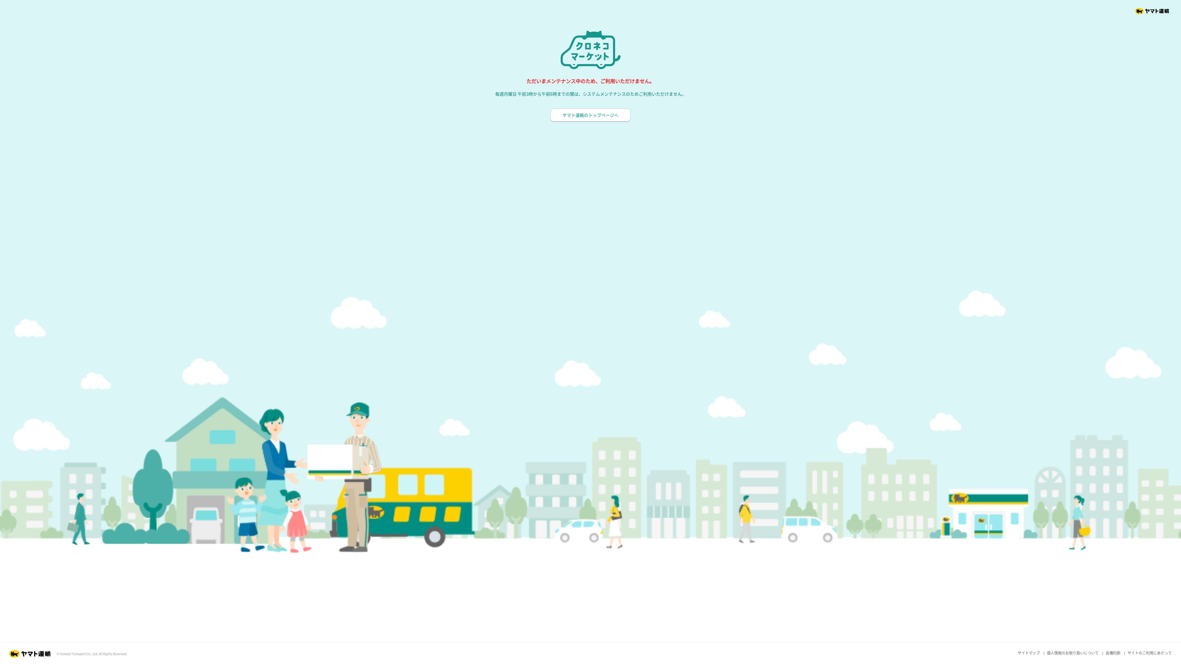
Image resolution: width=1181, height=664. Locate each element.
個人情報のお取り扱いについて (1073, 653)
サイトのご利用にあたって (1149, 653)
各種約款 (1113, 653)
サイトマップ (1029, 653)
